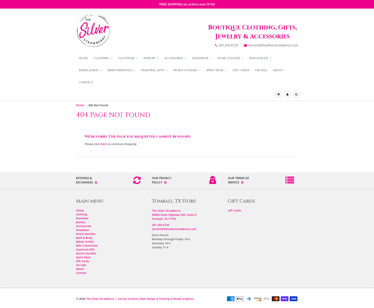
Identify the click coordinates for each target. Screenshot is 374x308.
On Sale (261, 70)
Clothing (101, 58)
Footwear (126, 58)
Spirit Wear (214, 70)
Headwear (200, 58)
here (104, 144)
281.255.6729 (228, 45)
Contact (86, 82)
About (278, 70)
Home (83, 58)
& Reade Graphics (182, 299)
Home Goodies (228, 58)
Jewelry (149, 58)
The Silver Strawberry (100, 299)
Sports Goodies (185, 70)
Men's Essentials (119, 70)
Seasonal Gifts (152, 70)
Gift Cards (241, 70)
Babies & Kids (88, 70)
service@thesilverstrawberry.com (273, 45)
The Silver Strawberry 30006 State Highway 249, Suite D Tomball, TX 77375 (174, 215)
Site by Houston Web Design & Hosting (144, 299)
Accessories (173, 58)
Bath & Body (258, 58)
